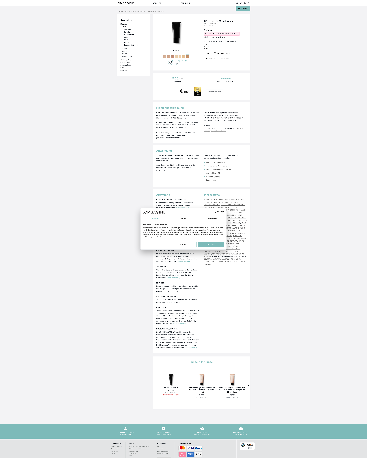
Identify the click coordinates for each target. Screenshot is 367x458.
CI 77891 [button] (220, 261)
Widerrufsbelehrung (162, 451)
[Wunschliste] (245, 3)
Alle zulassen (210, 244)
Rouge (126, 42)
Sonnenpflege (125, 65)
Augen (124, 48)
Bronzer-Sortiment (131, 45)
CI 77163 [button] (235, 261)
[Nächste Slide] (248, 385)
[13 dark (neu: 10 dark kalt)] (172, 56)
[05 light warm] (176, 56)
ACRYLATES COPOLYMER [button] (232, 212)
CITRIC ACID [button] (229, 259)
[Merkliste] (241, 3)
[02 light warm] (183, 56)
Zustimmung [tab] (155, 218)
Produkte (156, 3)
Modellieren (128, 40)
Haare (124, 53)
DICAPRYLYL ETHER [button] (230, 202)
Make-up (127, 12)
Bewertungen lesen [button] (214, 91)
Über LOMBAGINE (116, 446)
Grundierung (139, 12)
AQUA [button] (206, 199)
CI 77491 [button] (242, 261)
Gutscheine (132, 453)
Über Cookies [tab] (212, 218)
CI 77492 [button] (227, 261)
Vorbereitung (129, 29)
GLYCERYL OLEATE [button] (211, 259)
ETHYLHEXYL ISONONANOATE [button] (233, 205)
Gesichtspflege (126, 60)
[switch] (250, 448)
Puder (126, 37)
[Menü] (253, 443)
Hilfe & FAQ (114, 451)
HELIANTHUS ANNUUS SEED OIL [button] (217, 251)
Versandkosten (133, 451)
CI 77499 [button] (207, 264)
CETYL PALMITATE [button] (237, 241)
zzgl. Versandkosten (218, 37)
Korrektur (127, 32)
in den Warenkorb (223, 53)
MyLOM (213, 3)
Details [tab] (183, 218)
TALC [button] (221, 259)
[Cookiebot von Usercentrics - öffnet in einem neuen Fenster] (216, 212)
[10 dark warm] (187, 56)
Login (130, 456)
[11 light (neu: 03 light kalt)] (164, 56)
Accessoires (124, 70)
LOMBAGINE (185, 3)
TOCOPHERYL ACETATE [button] (230, 246)
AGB (158, 446)
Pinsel (122, 67)
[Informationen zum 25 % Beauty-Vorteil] (238, 33)
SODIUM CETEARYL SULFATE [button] (229, 223)
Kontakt (113, 453)
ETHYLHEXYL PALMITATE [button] (227, 233)
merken (226, 59)
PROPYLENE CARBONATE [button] (230, 248)
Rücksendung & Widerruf (136, 449)
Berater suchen (115, 449)
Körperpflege (125, 62)
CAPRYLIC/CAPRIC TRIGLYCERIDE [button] (222, 199)
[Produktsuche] (237, 3)
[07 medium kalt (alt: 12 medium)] (168, 56)
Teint (132, 12)
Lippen (124, 51)
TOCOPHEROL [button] (236, 251)
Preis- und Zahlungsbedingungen (139, 446)
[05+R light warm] (180, 56)
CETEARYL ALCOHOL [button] (212, 207)
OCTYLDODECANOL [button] (212, 205)
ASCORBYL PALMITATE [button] (221, 254)
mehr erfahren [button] (181, 207)
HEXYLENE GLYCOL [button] (227, 238)
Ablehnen (183, 244)
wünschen (211, 59)
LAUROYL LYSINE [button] (238, 228)
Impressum (160, 449)
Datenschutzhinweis (163, 453)
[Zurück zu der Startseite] (125, 3)
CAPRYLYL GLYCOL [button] (238, 225)
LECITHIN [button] (207, 254)
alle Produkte (127, 56)
